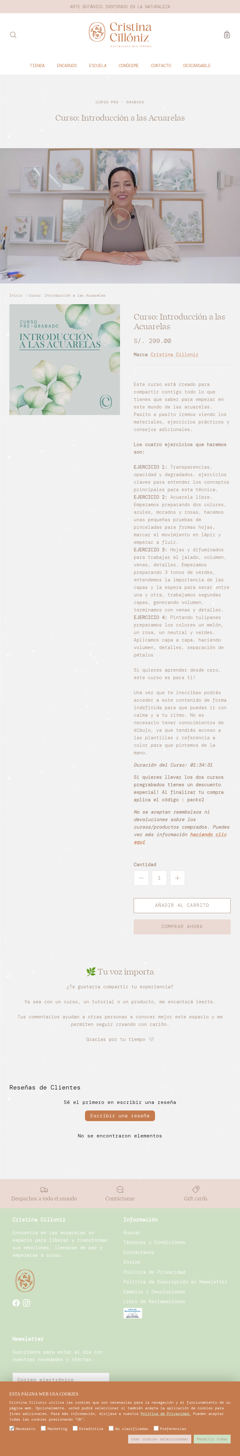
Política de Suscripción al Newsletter (175, 1282)
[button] (120, 219)
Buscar (131, 1233)
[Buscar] (13, 35)
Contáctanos (138, 1252)
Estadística (91, 1428)
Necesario (25, 1428)
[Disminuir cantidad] (141, 878)
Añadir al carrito (182, 905)
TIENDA (37, 65)
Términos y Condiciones (154, 1242)
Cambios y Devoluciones (154, 1292)
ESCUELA (98, 65)
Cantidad (145, 864)
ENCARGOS (67, 65)
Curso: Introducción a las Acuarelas (67, 295)
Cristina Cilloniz (174, 354)
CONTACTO (161, 65)
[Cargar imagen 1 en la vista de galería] (64, 359)
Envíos (131, 1262)
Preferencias (173, 1428)
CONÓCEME (129, 65)
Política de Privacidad (154, 1272)
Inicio (15, 295)
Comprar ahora (182, 926)
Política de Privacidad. (166, 1413)
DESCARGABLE (197, 65)
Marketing (57, 1428)
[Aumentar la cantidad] (177, 878)
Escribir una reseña (120, 1115)
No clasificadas (131, 1428)
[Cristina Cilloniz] (120, 34)
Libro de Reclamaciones (154, 1301)
